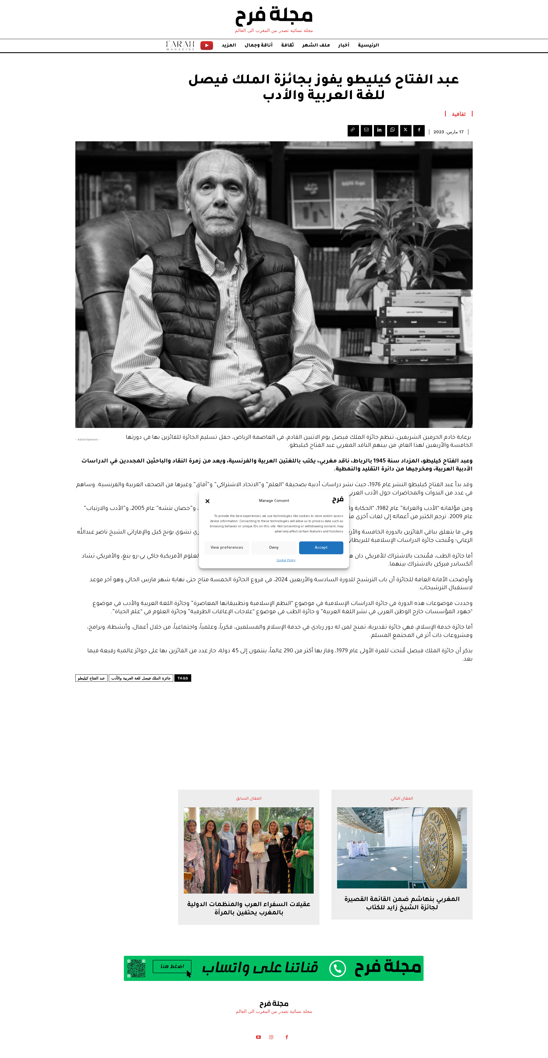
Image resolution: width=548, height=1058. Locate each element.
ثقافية (459, 113)
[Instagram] (271, 1038)
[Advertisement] (274, 718)
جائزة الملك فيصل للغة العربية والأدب (141, 678)
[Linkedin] (379, 130)
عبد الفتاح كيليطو (91, 678)
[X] (406, 130)
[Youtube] (258, 1038)
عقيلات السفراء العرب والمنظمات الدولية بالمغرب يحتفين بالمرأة (248, 909)
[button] (207, 501)
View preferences (227, 548)
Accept (321, 548)
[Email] (366, 130)
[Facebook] (419, 130)
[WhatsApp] (392, 130)
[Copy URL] (353, 130)
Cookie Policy (286, 560)
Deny (274, 548)
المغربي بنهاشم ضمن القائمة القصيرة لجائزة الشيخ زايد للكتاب (402, 904)
